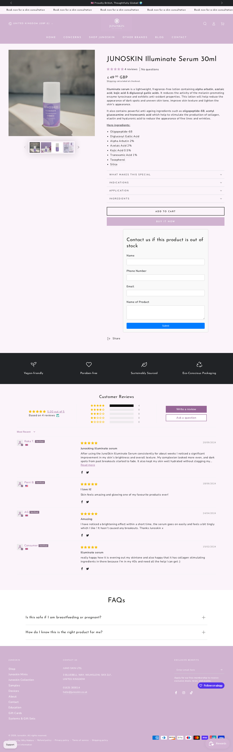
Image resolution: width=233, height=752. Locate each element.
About (13, 696)
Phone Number (136, 271)
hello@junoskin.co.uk (75, 692)
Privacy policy (62, 740)
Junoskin (21, 735)
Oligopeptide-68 (121, 132)
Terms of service (80, 740)
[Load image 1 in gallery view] (35, 147)
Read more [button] (88, 465)
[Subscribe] (222, 670)
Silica (113, 164)
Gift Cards (15, 713)
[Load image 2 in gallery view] (46, 147)
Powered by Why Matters (21, 740)
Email (130, 286)
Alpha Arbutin (119, 141)
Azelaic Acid (118, 146)
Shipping (111, 81)
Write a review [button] (186, 409)
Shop (12, 669)
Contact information (22, 744)
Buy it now (165, 221)
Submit (165, 326)
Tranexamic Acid (121, 155)
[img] (89, 443)
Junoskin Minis (18, 674)
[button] (204, 23)
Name (130, 255)
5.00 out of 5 (56, 412)
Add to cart (165, 211)
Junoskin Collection (21, 680)
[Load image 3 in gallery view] (57, 147)
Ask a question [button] (186, 418)
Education (15, 707)
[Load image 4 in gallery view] (68, 147)
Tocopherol (118, 160)
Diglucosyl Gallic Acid (124, 136)
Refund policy (44, 740)
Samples (14, 685)
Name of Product (138, 302)
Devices (14, 691)
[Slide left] (11, 3)
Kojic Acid (116, 150)
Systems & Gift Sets (22, 718)
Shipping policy (100, 740)
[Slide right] (221, 3)
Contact (14, 702)
